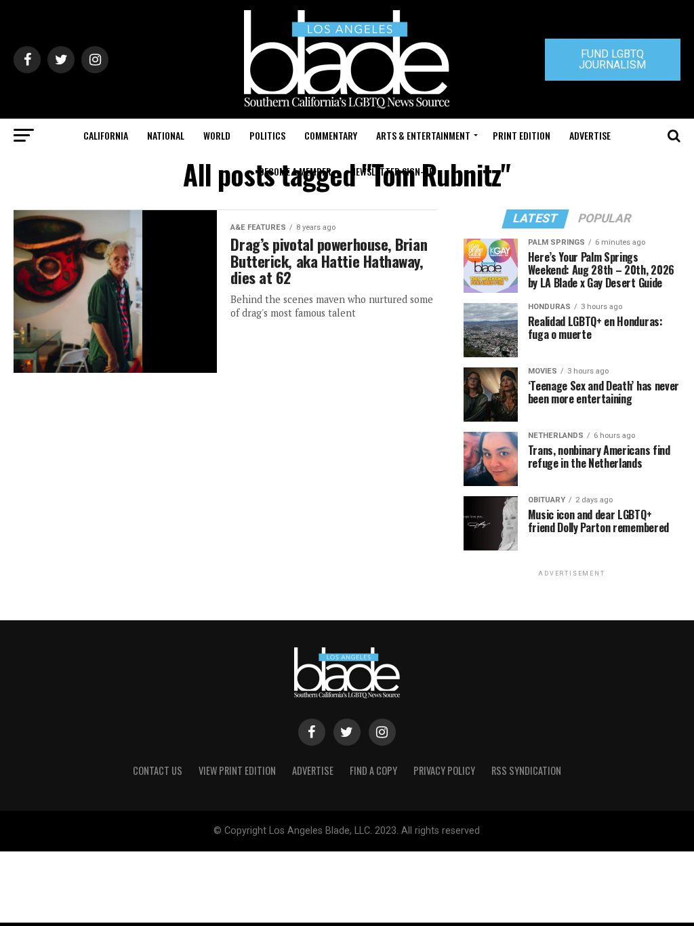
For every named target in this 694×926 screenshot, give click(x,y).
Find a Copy (373, 770)
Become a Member (295, 171)
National (165, 135)
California (105, 135)
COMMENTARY (330, 135)
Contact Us (157, 770)
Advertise (590, 135)
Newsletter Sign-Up (392, 171)
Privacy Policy (444, 770)
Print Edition (521, 135)
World (216, 135)
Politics (267, 135)
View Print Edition (237, 770)
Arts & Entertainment (423, 135)
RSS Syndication (526, 770)
